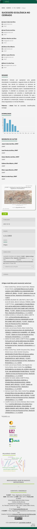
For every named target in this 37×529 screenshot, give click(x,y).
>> (9, 416)
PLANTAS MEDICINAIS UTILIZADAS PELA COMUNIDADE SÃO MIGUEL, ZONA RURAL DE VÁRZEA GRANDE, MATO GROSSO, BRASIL (18, 406)
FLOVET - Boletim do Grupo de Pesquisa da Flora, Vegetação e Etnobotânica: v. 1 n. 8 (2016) (18, 387)
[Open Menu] (1, 1)
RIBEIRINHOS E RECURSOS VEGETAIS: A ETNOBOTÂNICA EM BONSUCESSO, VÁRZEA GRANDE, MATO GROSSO (17, 382)
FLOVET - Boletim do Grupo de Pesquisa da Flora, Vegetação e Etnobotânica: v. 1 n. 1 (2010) (20, 360)
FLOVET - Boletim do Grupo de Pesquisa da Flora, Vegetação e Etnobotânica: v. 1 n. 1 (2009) (20, 397)
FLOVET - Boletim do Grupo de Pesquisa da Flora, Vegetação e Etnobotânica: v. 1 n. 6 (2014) (20, 373)
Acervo (8, 8)
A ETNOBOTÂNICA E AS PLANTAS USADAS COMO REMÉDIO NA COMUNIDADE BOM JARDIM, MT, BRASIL (19, 291)
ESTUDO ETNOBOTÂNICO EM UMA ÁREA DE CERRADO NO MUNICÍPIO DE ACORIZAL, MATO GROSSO (20, 393)
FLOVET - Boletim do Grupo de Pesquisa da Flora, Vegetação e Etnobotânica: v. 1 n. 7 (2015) (19, 324)
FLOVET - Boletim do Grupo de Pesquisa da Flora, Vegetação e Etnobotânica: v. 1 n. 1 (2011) (20, 295)
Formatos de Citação (11, 266)
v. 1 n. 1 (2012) (16, 8)
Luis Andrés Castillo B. (25, 522)
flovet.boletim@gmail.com (20, 509)
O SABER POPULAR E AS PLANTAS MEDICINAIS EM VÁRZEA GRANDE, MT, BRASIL (20, 341)
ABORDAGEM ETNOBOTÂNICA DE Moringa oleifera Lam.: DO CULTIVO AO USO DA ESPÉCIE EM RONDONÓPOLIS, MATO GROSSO (19, 356)
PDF (5, 214)
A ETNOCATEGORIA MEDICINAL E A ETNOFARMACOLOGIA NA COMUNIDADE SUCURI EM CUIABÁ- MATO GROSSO (19, 319)
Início (3, 8)
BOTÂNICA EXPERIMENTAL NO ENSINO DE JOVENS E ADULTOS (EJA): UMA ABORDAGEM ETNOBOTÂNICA (20, 369)
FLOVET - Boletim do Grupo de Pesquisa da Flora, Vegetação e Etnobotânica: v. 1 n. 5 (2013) (20, 345)
